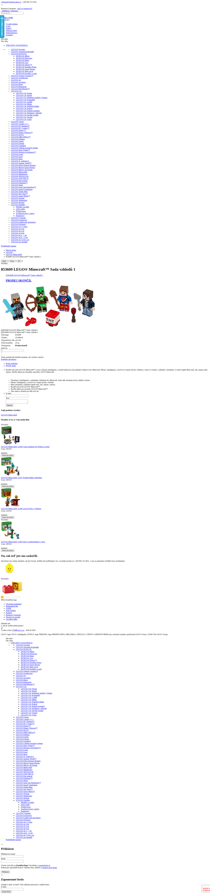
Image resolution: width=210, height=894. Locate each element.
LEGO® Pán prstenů (19, 181)
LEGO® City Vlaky (24, 119)
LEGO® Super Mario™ (20, 196)
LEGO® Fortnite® (18, 146)
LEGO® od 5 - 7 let (19, 235)
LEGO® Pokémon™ (19, 183)
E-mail (8, 393)
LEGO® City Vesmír (24, 117)
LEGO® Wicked (17, 203)
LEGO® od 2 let (17, 229)
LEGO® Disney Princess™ (22, 133)
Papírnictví (20, 216)
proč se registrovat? (24, 9)
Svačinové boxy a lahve (25, 213)
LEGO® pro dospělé (19, 242)
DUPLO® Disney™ (24, 65)
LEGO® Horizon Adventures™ (23, 152)
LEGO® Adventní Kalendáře (22, 52)
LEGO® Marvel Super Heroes (23, 168)
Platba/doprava (11, 33)
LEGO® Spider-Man (19, 192)
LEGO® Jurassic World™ (21, 163)
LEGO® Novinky (18, 49)
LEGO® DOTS (17, 135)
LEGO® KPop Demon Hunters (23, 165)
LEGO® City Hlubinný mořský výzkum (31, 98)
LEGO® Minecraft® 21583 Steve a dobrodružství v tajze (23, 542)
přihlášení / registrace (9, 11)
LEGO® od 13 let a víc (20, 240)
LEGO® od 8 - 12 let (19, 237)
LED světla (20, 209)
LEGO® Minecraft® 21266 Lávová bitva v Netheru (21, 509)
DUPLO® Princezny (24, 58)
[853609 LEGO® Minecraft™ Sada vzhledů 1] (49, 328)
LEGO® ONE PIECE (20, 178)
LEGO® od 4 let (17, 233)
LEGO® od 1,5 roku (19, 227)
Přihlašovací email (8, 854)
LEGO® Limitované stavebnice (23, 222)
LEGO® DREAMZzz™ (21, 137)
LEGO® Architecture (19, 78)
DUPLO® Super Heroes (25, 69)
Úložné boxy (21, 211)
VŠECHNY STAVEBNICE (17, 45)
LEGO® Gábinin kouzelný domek (24, 148)
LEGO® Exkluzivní (19, 220)
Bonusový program (13, 615)
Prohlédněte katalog (8, 246)
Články (8, 28)
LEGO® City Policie (24, 108)
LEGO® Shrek (17, 185)
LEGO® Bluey (17, 84)
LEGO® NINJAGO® (20, 176)
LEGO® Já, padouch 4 (20, 161)
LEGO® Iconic (17, 154)
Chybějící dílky (12, 619)
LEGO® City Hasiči (24, 95)
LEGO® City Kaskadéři (25, 100)
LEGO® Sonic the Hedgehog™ (23, 187)
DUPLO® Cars (22, 63)
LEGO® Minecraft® (19, 172)
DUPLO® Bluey (22, 60)
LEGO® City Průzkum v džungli (29, 113)
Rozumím (5, 578)
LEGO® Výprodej (18, 218)
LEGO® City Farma (24, 93)
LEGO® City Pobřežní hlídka (27, 106)
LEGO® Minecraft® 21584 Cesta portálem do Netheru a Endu (25, 447)
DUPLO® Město (22, 56)
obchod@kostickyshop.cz (11, 2)
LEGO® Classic (17, 122)
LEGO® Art (16, 80)
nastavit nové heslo (49, 868)
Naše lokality (11, 611)
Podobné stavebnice (8, 359)
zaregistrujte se (44, 865)
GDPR (8, 608)
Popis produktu (12, 363)
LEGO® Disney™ (18, 130)
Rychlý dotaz (11, 366)
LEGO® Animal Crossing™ (22, 76)
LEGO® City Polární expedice (28, 111)
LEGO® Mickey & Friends (21, 170)
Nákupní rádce (11, 31)
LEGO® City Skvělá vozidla (27, 115)
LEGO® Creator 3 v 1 (20, 124)
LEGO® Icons (17, 157)
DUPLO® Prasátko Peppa (26, 67)
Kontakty (9, 35)
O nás (8, 26)
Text (7, 398)
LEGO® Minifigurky (19, 174)
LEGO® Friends (17, 143)
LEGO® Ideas (16, 159)
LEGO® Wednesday (19, 200)
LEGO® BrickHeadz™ (20, 89)
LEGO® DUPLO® (19, 54)
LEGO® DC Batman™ (20, 126)
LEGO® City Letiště (24, 102)
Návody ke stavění (13, 617)
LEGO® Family (17, 141)
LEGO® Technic (18, 198)
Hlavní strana (11, 250)
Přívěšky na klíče (22, 207)
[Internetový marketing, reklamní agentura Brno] (18, 630)
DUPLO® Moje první (24, 71)
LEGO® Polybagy (18, 224)
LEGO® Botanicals (18, 87)
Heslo (3, 859)
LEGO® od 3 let (17, 231)
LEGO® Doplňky (18, 205)
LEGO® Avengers (18, 82)
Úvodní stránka (12, 24)
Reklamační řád (12, 606)
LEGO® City (16, 91)
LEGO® (9, 252)
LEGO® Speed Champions (21, 189)
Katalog (9, 613)
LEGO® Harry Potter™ (20, 150)
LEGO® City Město (24, 104)
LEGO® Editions (18, 139)
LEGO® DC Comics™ (20, 128)
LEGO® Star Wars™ (19, 194)
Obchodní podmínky (14, 604)
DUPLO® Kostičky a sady (26, 74)
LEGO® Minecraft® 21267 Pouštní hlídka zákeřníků (21, 478)
